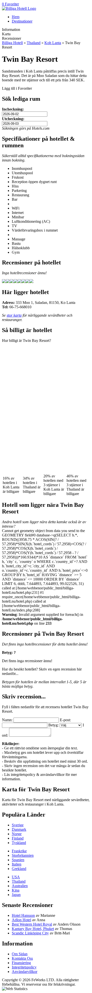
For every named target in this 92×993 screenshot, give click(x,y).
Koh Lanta (52, 43)
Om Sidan (19, 954)
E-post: (65, 720)
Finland (18, 838)
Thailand (33, 43)
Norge (17, 834)
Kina (15, 890)
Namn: (7, 720)
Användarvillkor (24, 971)
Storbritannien (23, 855)
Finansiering (21, 963)
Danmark (19, 829)
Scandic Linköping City (30, 933)
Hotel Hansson (23, 915)
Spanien (18, 860)
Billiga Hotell (12, 43)
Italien (16, 864)
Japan (16, 895)
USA (16, 877)
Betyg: (53, 725)
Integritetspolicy (24, 967)
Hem (15, 17)
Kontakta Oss (22, 958)
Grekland (19, 869)
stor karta (14, 315)
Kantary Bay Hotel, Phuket (33, 929)
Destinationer (22, 21)
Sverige (18, 825)
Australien (20, 886)
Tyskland (19, 843)
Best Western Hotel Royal (32, 924)
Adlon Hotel (21, 920)
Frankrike (19, 851)
